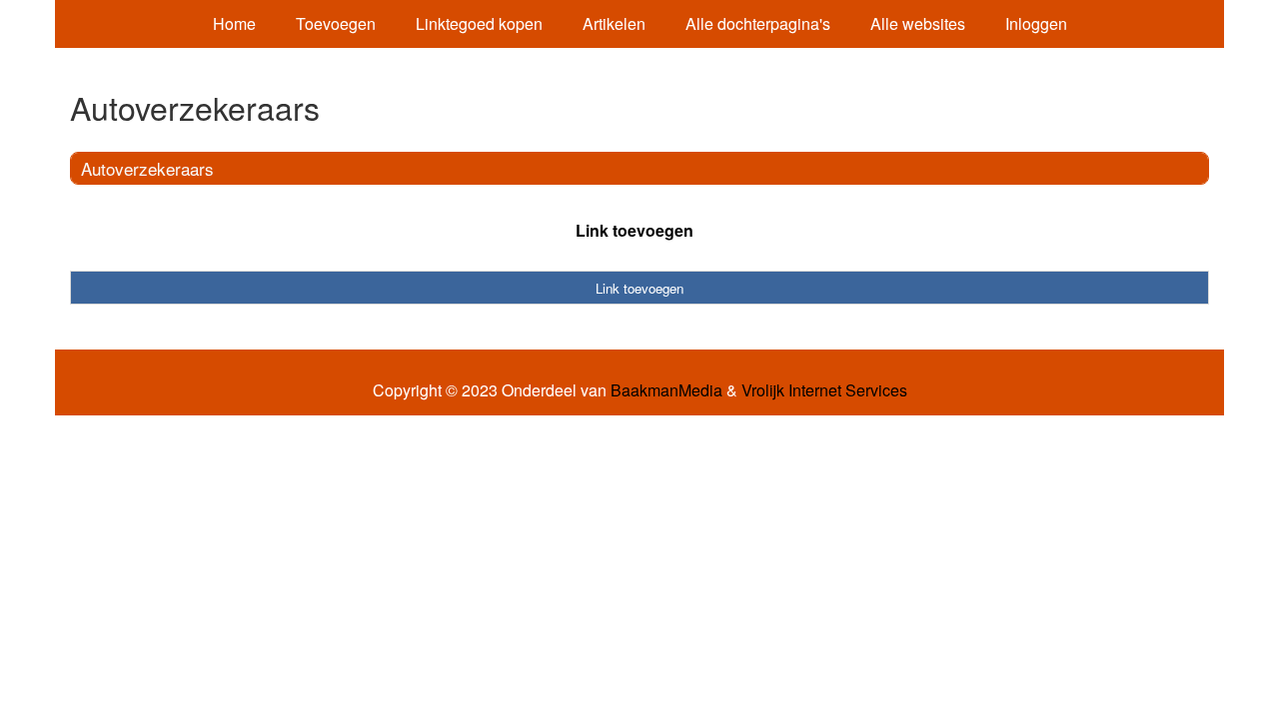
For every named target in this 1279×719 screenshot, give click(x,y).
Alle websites (917, 23)
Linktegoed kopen (479, 23)
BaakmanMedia (666, 390)
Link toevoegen (634, 230)
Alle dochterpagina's (757, 23)
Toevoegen (336, 23)
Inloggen (1036, 23)
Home (234, 23)
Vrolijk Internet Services (824, 390)
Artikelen (614, 23)
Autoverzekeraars (147, 168)
